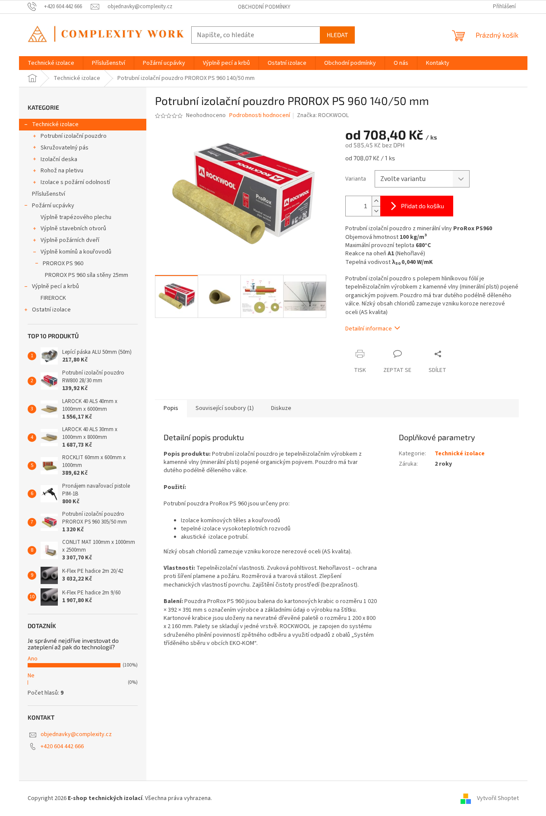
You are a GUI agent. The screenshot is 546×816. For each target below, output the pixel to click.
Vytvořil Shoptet (498, 798)
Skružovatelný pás (64, 147)
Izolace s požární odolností (75, 182)
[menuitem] (51, 63)
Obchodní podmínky (264, 7)
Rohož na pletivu (62, 170)
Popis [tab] (171, 408)
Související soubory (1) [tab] (225, 408)
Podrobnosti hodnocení (259, 115)
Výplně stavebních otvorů (73, 228)
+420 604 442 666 (62, 746)
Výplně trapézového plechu (76, 217)
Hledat (337, 34)
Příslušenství (48, 194)
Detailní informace (368, 328)
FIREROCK (53, 298)
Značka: (323, 115)
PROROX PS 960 (63, 263)
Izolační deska (59, 159)
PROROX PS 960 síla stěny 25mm (86, 275)
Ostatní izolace (51, 309)
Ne (31, 675)
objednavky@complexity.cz (76, 734)
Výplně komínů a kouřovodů (76, 252)
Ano (33, 658)
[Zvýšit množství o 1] (376, 201)
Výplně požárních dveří (70, 240)
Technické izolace (55, 124)
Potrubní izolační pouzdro (74, 136)
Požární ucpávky (53, 205)
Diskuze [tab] (281, 408)
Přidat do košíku (422, 206)
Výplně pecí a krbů (55, 286)
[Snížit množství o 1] (376, 211)
